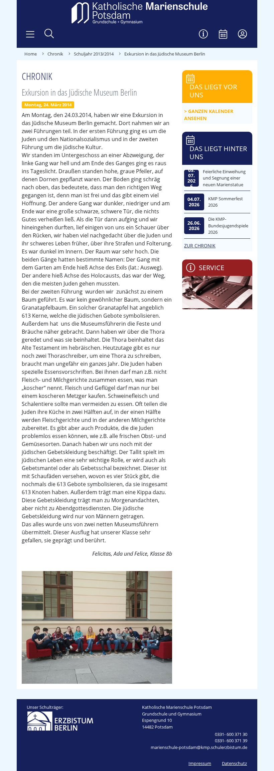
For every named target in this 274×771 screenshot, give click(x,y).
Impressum (199, 763)
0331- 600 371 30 (231, 734)
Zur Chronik (200, 245)
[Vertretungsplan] (203, 34)
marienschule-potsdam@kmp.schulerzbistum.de (199, 747)
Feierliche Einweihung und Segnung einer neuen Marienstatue (224, 178)
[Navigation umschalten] (30, 34)
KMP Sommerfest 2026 (225, 202)
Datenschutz (234, 763)
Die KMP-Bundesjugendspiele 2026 (228, 225)
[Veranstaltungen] (223, 34)
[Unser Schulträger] (60, 721)
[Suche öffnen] (49, 34)
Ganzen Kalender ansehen (208, 114)
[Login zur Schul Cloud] (242, 34)
